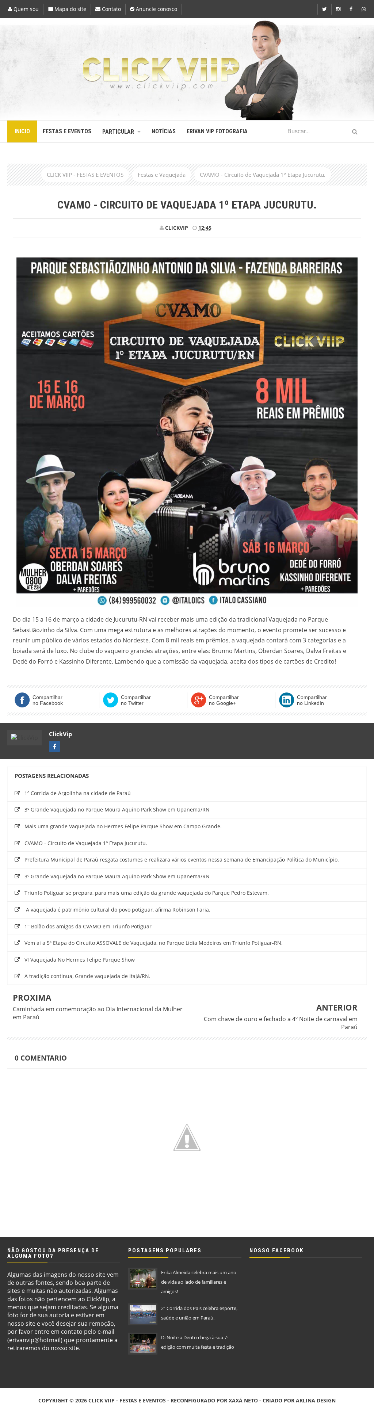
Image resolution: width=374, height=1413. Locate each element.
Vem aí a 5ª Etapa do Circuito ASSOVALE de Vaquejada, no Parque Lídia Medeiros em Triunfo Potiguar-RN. (153, 942)
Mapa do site (69, 8)
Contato (110, 8)
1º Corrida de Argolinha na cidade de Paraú (77, 793)
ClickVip (60, 734)
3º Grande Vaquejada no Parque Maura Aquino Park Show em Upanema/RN (117, 876)
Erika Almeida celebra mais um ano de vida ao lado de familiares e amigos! (198, 1282)
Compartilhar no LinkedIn (312, 700)
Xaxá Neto (243, 1400)
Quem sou (25, 8)
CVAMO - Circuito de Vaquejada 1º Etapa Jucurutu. (85, 843)
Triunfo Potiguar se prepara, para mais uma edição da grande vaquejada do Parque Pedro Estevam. (146, 892)
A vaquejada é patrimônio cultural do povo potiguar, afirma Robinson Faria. (117, 909)
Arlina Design (316, 1400)
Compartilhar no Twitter (136, 700)
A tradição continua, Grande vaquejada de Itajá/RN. (87, 976)
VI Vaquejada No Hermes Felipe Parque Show (79, 959)
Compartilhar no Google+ (224, 700)
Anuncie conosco (155, 8)
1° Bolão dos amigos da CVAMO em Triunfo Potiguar (88, 926)
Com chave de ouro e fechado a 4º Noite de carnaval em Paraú (281, 1023)
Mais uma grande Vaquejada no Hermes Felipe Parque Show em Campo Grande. (123, 826)
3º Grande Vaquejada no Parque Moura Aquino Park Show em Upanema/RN (117, 809)
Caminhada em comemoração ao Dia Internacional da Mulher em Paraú (98, 1013)
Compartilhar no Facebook (48, 700)
